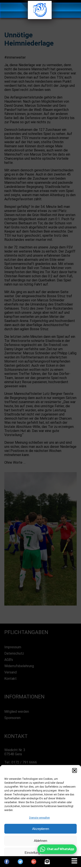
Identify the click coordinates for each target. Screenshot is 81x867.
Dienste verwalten (39, 817)
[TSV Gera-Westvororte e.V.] (40, 18)
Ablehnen (40, 840)
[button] (74, 770)
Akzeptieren (40, 829)
